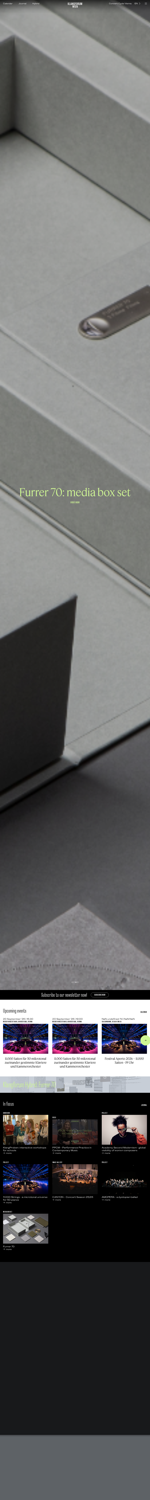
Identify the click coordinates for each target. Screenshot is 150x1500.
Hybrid (35, 3)
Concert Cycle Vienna (120, 3)
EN (136, 3)
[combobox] (138, 3)
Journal (22, 3)
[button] (146, 4)
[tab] (72, 982)
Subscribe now (99, 995)
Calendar (8, 3)
